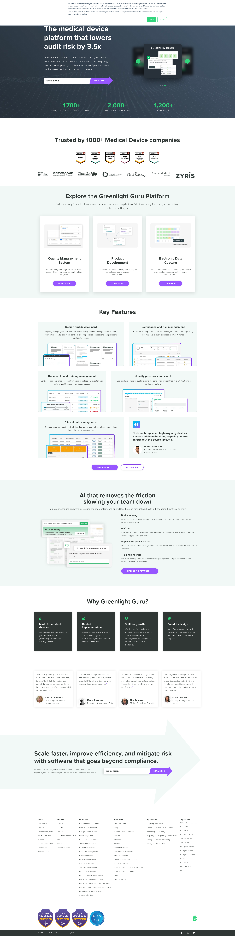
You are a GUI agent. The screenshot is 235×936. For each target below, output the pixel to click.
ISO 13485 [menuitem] (184, 827)
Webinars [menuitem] (117, 839)
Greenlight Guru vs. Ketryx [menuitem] (124, 871)
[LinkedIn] (188, 933)
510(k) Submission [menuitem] (187, 846)
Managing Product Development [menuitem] (160, 828)
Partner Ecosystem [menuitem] (45, 831)
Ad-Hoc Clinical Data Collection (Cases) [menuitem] (95, 887)
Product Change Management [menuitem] (91, 875)
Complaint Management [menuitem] (88, 851)
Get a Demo (132, 467)
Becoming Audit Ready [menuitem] (156, 831)
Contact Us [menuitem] (42, 847)
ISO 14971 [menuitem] (184, 831)
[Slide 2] (162, 85)
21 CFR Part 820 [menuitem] (186, 838)
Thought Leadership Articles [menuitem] (125, 859)
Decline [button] (162, 20)
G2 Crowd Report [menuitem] (121, 863)
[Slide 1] (160, 85)
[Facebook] (181, 933)
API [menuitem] (58, 839)
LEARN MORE (64, 283)
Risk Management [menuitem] (86, 835)
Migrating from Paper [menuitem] (155, 823)
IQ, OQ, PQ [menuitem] (184, 862)
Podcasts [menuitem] (117, 835)
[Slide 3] (165, 85)
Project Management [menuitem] (87, 859)
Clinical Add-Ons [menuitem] (86, 895)
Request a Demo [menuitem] (63, 847)
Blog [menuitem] (116, 828)
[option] (52, 173)
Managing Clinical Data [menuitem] (156, 843)
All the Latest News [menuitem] (45, 843)
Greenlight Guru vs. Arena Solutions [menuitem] (128, 867)
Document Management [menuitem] (89, 823)
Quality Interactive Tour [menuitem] (66, 835)
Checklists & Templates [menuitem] (123, 851)
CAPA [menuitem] (182, 858)
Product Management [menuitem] (87, 871)
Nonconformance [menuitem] (86, 855)
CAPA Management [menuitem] (87, 847)
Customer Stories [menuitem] (121, 847)
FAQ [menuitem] (116, 875)
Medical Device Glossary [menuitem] (124, 831)
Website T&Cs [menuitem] (43, 851)
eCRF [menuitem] (182, 870)
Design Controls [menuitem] (186, 850)
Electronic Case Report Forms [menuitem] (91, 879)
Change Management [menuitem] (88, 839)
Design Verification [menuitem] (187, 854)
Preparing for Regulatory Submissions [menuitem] (162, 835)
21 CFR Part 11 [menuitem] (185, 842)
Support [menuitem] (41, 839)
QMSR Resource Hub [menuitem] (188, 823)
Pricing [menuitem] (60, 843)
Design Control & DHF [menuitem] (88, 831)
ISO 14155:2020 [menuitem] (186, 834)
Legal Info (71, 933)
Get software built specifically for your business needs (53, 634)
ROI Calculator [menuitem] (120, 823)
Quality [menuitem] (60, 828)
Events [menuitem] (117, 843)
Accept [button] (151, 20)
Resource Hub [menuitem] (120, 879)
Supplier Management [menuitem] (88, 867)
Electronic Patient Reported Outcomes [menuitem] (94, 883)
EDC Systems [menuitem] (185, 866)
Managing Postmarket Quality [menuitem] (158, 839)
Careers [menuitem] (41, 828)
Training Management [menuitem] (88, 843)
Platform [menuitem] (60, 823)
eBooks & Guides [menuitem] (121, 855)
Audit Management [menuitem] (86, 863)
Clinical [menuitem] (60, 831)
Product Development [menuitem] (88, 828)
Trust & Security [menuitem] (44, 835)
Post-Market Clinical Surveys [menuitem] (90, 891)
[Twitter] (194, 933)
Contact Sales (104, 467)
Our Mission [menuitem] (42, 823)
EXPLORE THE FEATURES (139, 571)
